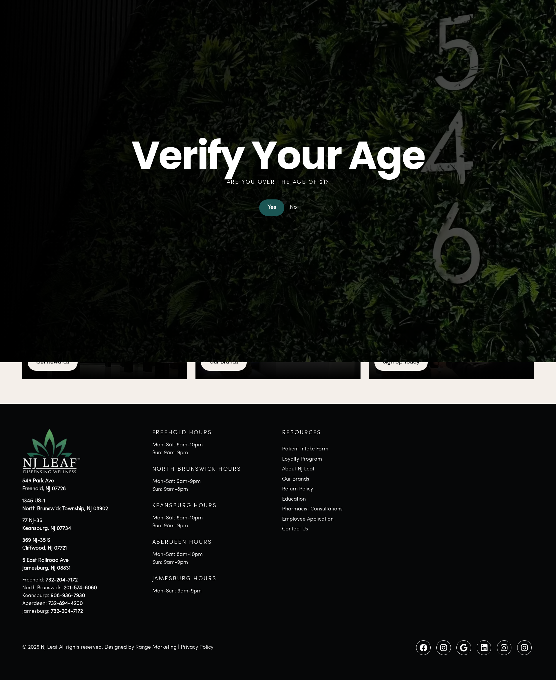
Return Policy (297, 489)
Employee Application (308, 519)
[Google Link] (463, 647)
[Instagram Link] (443, 647)
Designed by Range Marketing (141, 647)
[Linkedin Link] (484, 647)
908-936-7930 (68, 596)
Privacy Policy (197, 647)
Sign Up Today (401, 362)
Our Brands (223, 362)
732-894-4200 (65, 603)
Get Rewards (52, 362)
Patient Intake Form (305, 449)
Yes (272, 207)
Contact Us (295, 529)
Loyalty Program (302, 459)
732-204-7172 (62, 580)
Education (294, 499)
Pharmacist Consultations (312, 509)
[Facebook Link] (423, 647)
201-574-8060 (80, 588)
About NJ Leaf (298, 469)
